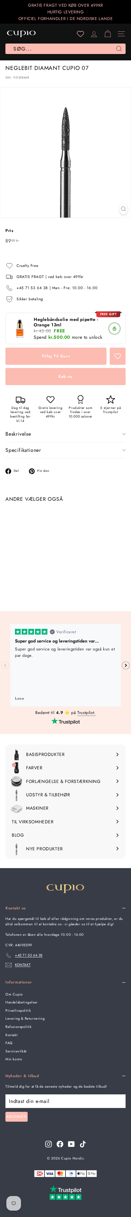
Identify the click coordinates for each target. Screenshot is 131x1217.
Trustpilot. (86, 713)
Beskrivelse (18, 434)
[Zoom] (124, 208)
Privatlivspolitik (18, 1010)
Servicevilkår (16, 1051)
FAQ (9, 1042)
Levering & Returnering (25, 1018)
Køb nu (65, 376)
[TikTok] (82, 1144)
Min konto (13, 1059)
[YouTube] (71, 1144)
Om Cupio (14, 994)
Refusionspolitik (18, 1026)
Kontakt (11, 1034)
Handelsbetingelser (21, 1002)
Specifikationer (23, 450)
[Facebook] (60, 1144)
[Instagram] (48, 1144)
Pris (9, 231)
